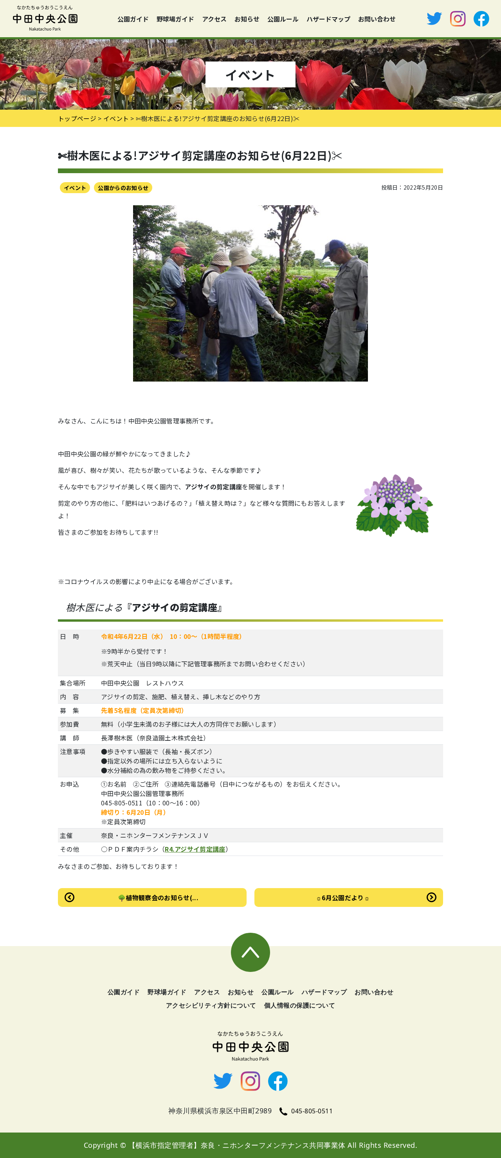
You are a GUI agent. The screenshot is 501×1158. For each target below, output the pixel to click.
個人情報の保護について (299, 1005)
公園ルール (283, 19)
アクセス (214, 19)
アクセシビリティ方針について (211, 1005)
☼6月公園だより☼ (343, 897)
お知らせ (247, 19)
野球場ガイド (175, 19)
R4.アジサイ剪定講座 (195, 849)
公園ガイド (133, 19)
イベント (75, 188)
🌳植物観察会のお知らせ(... (158, 897)
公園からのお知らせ (123, 188)
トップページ (77, 118)
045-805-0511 (312, 1111)
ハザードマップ (328, 19)
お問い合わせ (377, 19)
